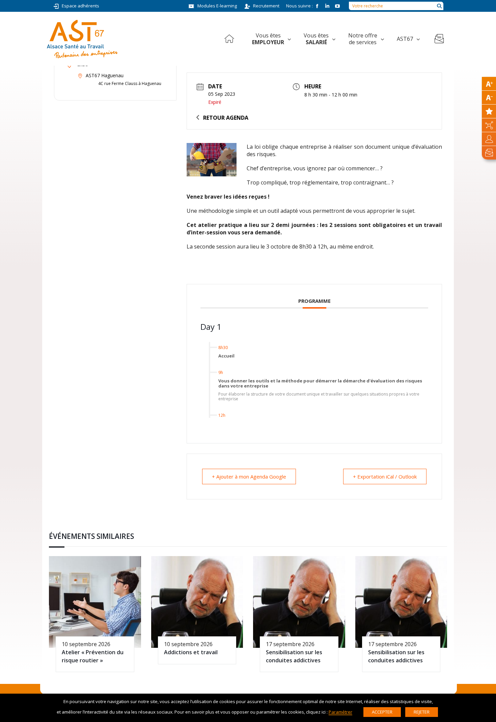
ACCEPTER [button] (382, 712)
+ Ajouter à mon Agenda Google (249, 476)
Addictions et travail (191, 652)
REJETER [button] (422, 712)
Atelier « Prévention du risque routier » (92, 656)
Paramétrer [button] (340, 712)
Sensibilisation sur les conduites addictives (294, 656)
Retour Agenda (225, 117)
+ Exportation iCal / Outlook (385, 476)
